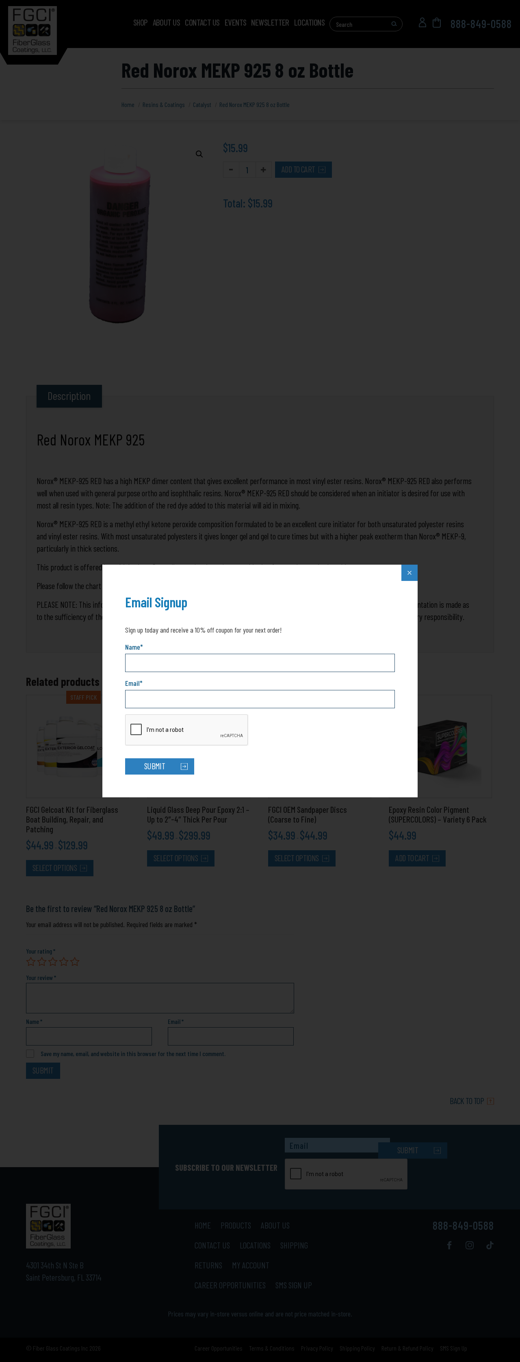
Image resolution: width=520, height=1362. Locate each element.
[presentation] (187, 730)
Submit (154, 766)
